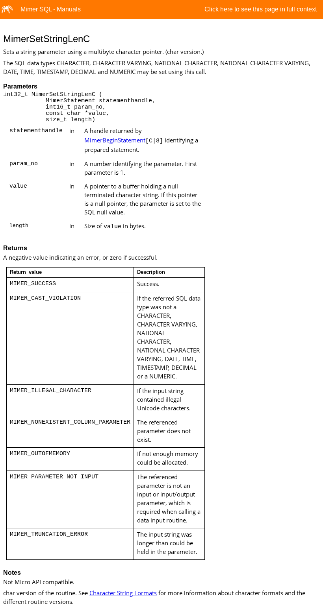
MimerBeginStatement (114, 140)
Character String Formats (123, 593)
